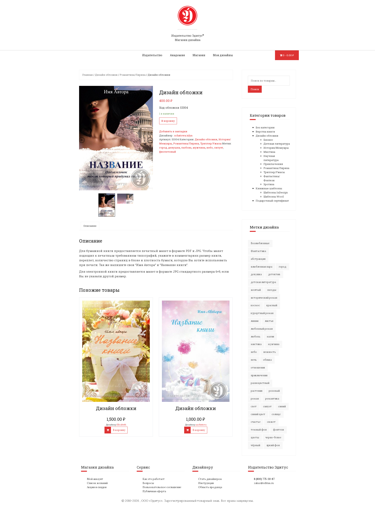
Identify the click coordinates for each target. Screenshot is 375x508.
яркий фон (273, 445)
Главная (87, 75)
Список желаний (97, 483)
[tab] (90, 226)
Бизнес (268, 139)
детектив (274, 274)
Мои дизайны (223, 55)
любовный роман (262, 328)
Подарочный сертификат (272, 200)
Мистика (269, 152)
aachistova (201, 424)
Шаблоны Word (273, 196)
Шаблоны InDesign (275, 192)
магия (270, 336)
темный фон (259, 429)
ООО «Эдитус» (151, 501)
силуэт (218, 147)
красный (271, 305)
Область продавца (210, 487)
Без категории (265, 127)
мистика (256, 344)
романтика (272, 398)
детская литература (263, 282)
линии (254, 321)
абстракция (258, 259)
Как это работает (154, 479)
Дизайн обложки (106, 75)
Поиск (255, 89)
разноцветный (260, 383)
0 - (288, 55)
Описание (89, 226)
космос (255, 305)
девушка (174, 147)
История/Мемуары (276, 147)
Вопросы (148, 483)
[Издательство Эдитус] (187, 19)
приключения (259, 375)
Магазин (199, 55)
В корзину (168, 121)
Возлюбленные (260, 243)
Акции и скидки (96, 487)
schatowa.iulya (183, 135)
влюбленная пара (261, 266)
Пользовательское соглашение (162, 487)
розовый (274, 390)
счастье (256, 421)
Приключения (273, 164)
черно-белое (273, 437)
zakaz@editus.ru (264, 483)
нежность (269, 352)
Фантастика (258, 251)
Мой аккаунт (95, 479)
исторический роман (264, 297)
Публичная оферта (154, 491)
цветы (255, 437)
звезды (271, 290)
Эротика (268, 184)
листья (269, 321)
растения (256, 390)
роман (255, 398)
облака (267, 359)
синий (282, 406)
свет (254, 406)
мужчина (199, 147)
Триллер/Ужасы (210, 143)
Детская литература (276, 143)
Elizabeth (121, 424)
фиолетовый (167, 151)
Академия (177, 55)
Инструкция (206, 483)
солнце (276, 414)
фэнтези (278, 429)
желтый (256, 290)
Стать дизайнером (210, 479)
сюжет (271, 421)
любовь (186, 147)
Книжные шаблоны (269, 188)
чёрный (255, 445)
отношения (258, 367)
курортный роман (262, 313)
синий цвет (258, 414)
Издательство (152, 55)
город (163, 147)
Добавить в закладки (173, 131)
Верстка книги (265, 131)
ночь (254, 359)
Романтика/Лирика (133, 75)
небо (209, 147)
